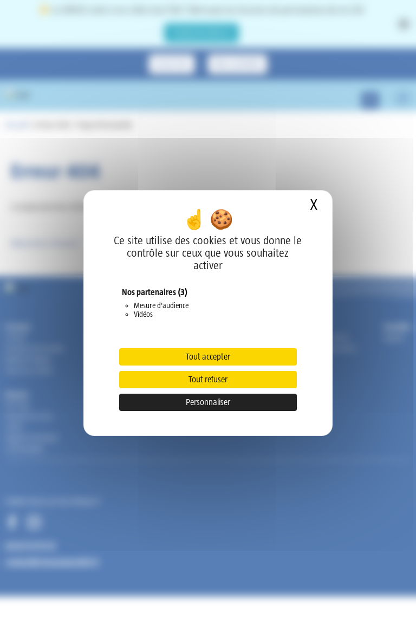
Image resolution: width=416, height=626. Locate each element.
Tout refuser (207, 379)
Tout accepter (208, 356)
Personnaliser (208, 402)
